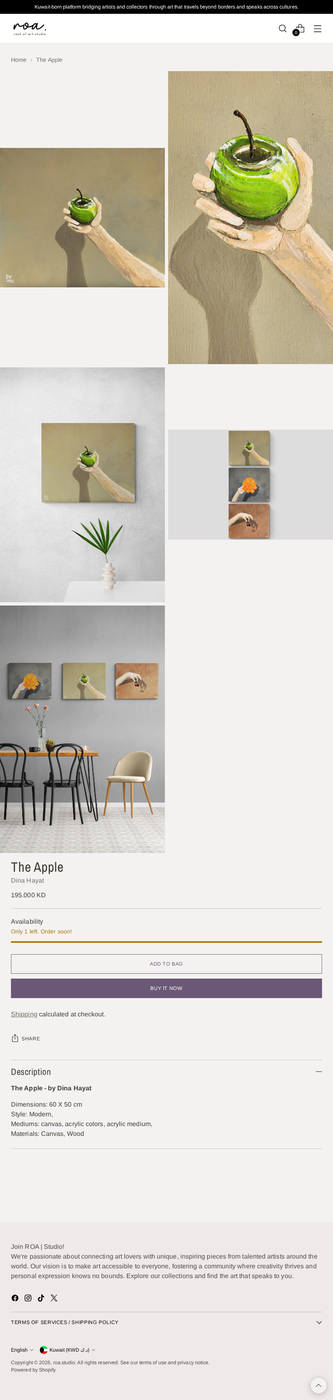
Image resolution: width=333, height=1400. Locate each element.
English (19, 1350)
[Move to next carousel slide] (315, 1194)
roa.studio (64, 1362)
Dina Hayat (27, 880)
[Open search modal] (283, 28)
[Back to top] (319, 1385)
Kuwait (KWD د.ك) (69, 1350)
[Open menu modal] (317, 28)
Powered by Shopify (33, 1370)
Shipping (24, 1014)
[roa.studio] (29, 28)
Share (31, 1039)
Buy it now (166, 988)
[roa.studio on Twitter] (55, 1299)
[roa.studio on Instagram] (29, 1299)
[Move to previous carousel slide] (296, 1195)
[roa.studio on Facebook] (16, 1299)
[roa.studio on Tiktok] (42, 1299)
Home (18, 59)
